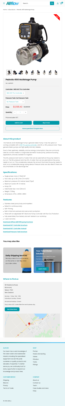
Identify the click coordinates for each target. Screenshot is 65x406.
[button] (9, 72)
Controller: (18, 89)
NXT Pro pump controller (28, 145)
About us (36, 380)
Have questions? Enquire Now (32, 128)
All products (11, 9)
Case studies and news (41, 388)
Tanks (35, 362)
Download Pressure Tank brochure (15, 232)
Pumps (35, 351)
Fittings (35, 365)
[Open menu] (4, 3)
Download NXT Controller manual (14, 228)
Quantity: (9, 112)
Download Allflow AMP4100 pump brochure (18, 222)
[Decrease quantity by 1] (14, 112)
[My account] (57, 3)
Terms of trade (8, 388)
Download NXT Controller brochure (15, 225)
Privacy (5, 385)
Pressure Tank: (17, 98)
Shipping (6, 380)
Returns (5, 383)
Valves (35, 356)
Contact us (36, 383)
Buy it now (46, 123)
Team (35, 385)
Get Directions (12, 309)
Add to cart (19, 123)
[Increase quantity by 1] (25, 112)
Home (5, 9)
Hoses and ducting (39, 354)
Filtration (36, 359)
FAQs (34, 391)
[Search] (52, 3)
